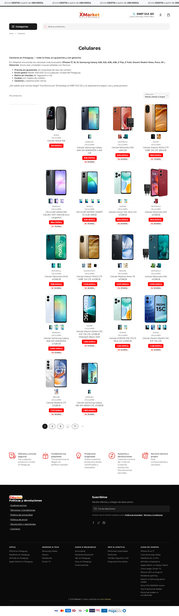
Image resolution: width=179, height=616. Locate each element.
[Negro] (153, 136)
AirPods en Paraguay (18, 558)
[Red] (155, 201)
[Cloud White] (56, 391)
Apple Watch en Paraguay (21, 562)
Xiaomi (45, 555)
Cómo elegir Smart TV (151, 569)
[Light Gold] (92, 201)
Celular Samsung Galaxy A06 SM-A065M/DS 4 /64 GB (89, 150)
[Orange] (119, 136)
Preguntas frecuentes (118, 562)
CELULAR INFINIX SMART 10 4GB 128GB (89, 213)
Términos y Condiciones (22, 510)
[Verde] (56, 327)
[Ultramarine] (125, 136)
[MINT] (50, 201)
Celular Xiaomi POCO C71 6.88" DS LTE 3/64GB (156, 149)
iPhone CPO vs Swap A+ (152, 572)
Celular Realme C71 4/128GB (56, 404)
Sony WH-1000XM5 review (153, 585)
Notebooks (47, 558)
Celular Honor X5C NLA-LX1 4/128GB (123, 213)
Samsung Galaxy (49, 551)
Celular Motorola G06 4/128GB (156, 277)
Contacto (15, 529)
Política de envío (19, 519)
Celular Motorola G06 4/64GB (123, 149)
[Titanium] (89, 265)
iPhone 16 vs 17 (147, 551)
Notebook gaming (149, 576)
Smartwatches (81, 565)
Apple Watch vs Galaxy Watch (154, 565)
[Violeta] (62, 201)
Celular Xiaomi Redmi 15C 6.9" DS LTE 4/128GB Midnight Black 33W (89, 334)
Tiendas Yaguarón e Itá (118, 558)
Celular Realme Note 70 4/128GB (122, 277)
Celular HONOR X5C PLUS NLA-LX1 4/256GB (122, 339)
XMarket (77, 599)
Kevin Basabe (105, 599)
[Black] (89, 136)
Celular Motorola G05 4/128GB (156, 213)
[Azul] (62, 327)
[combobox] (106, 26)
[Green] (164, 327)
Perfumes (112, 555)
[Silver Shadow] (98, 201)
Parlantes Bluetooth (84, 555)
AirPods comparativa (150, 562)
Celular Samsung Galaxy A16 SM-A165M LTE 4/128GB (89, 404)
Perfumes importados (118, 551)
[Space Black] (86, 201)
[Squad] (59, 265)
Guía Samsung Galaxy (151, 555)
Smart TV (46, 562)
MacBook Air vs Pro (150, 558)
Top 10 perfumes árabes (151, 589)
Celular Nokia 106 (56, 140)
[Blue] (153, 327)
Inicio (11, 33)
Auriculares (80, 551)
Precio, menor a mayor (155, 97)
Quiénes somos (18, 505)
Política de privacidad (21, 515)
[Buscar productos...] (44, 26)
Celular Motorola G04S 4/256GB (56, 277)
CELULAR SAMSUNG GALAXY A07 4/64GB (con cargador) (56, 215)
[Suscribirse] (166, 509)
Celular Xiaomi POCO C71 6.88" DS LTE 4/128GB (89, 277)
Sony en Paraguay (83, 562)
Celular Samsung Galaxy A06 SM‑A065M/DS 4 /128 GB (56, 341)
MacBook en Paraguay (19, 555)
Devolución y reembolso (23, 524)
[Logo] (89, 15)
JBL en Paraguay (82, 558)
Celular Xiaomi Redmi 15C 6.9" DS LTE (156, 339)
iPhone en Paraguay (18, 551)
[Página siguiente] (82, 426)
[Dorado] (158, 136)
